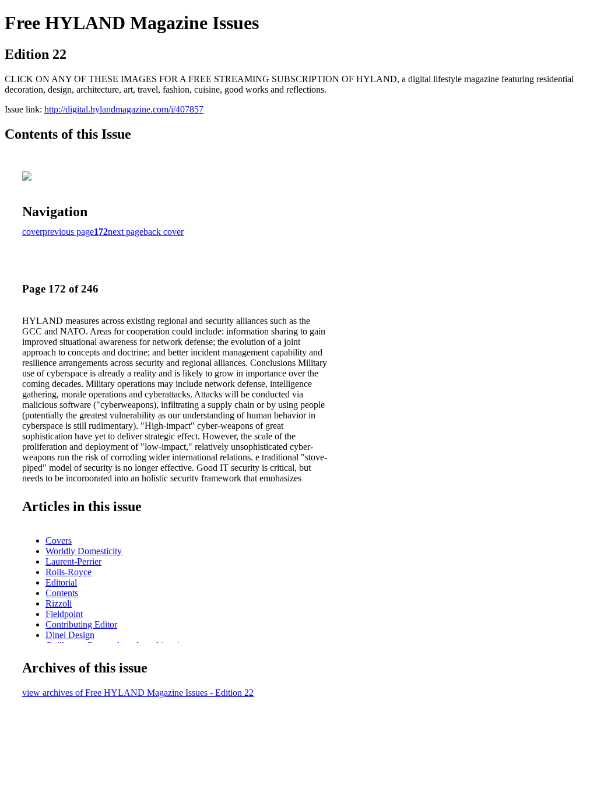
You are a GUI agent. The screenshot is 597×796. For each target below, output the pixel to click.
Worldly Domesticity (83, 551)
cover (32, 232)
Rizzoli (58, 603)
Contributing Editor (81, 624)
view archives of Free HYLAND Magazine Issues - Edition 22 (138, 693)
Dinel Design (69, 635)
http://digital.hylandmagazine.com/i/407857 (123, 109)
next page (125, 232)
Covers (58, 540)
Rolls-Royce (68, 572)
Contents (61, 593)
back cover (163, 232)
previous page (68, 232)
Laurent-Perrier (73, 561)
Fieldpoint (64, 614)
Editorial (61, 582)
